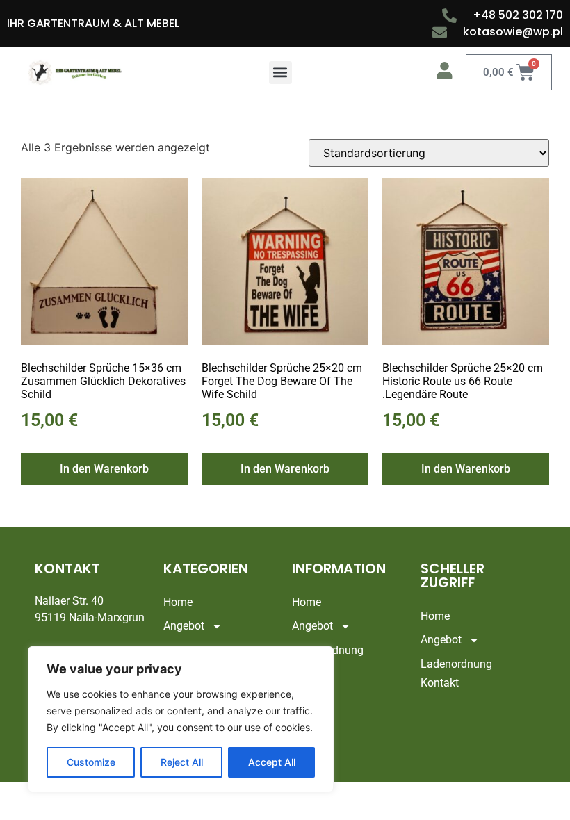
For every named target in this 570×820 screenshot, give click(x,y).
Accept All (271, 762)
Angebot (183, 625)
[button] (280, 72)
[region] (181, 719)
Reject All (182, 762)
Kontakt (311, 668)
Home (178, 602)
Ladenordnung (328, 650)
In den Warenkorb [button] (104, 468)
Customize (91, 762)
